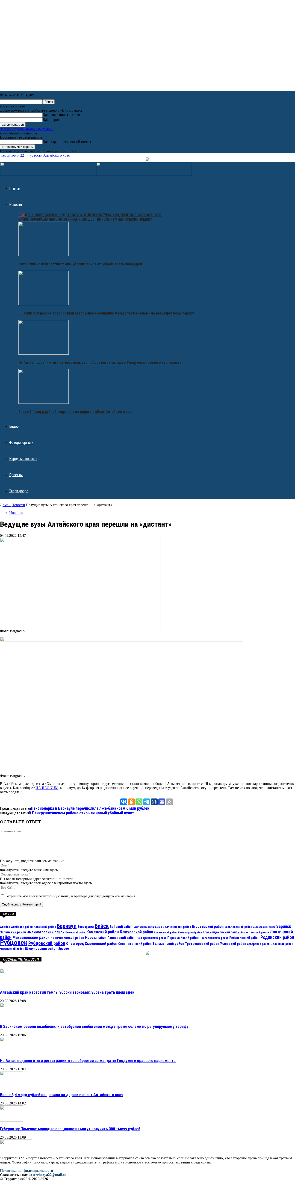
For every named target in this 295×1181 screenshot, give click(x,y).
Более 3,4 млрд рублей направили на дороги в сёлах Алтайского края (75, 411)
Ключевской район (136, 931)
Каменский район (102, 932)
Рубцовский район (46, 943)
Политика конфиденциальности (26, 1170)
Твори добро (18, 491)
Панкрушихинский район (151, 938)
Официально (46, 219)
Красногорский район (190, 932)
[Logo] (48, 175)
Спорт (109, 219)
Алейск (5, 927)
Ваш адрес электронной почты (67, 142)
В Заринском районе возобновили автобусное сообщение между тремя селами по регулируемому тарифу (106, 313)
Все (21, 215)
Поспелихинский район (214, 938)
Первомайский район (183, 938)
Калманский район (75, 932)
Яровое (63, 948)
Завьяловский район (238, 927)
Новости (15, 204)
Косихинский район (165, 932)
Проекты (16, 475)
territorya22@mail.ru (49, 1175)
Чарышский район (12, 948)
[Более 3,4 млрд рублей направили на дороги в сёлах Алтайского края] (43, 402)
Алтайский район (45, 927)
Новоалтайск (95, 937)
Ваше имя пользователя (61, 115)
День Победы (37, 215)
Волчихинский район (177, 927)
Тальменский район (168, 943)
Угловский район (233, 944)
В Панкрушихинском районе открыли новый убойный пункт (81, 812)
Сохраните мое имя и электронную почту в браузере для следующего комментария (70, 896)
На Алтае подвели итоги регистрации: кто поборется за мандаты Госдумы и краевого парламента (99, 362)
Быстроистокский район (147, 927)
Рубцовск (13, 943)
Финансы (123, 219)
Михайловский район (31, 937)
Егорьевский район (208, 926)
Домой (5, 505)
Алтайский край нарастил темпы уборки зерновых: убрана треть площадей (80, 264)
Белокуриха (85, 927)
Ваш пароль (52, 120)
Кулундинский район (254, 932)
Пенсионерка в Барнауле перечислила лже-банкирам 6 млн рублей (90, 808)
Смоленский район (101, 943)
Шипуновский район (41, 948)
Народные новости (128, 215)
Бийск (102, 926)
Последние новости (21, 959)
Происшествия (89, 219)
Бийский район (121, 927)
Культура (101, 215)
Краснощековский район (221, 932)
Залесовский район (264, 927)
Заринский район (13, 932)
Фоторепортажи (21, 442)
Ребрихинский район (244, 938)
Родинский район (277, 937)
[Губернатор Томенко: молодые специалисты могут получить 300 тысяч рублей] (11, 1120)
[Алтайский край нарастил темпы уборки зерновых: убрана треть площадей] (43, 255)
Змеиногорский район (46, 932)
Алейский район (22, 927)
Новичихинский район (67, 938)
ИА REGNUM (46, 788)
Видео (14, 426)
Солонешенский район (135, 944)
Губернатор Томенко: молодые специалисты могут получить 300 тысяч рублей (70, 1128)
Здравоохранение (77, 215)
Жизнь (55, 215)
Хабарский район (258, 944)
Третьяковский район (202, 944)
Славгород (75, 943)
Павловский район (121, 938)
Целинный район (282, 944)
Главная (15, 188)
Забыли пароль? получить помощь (27, 129)
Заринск (283, 926)
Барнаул (67, 926)
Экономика (142, 219)
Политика (67, 219)
